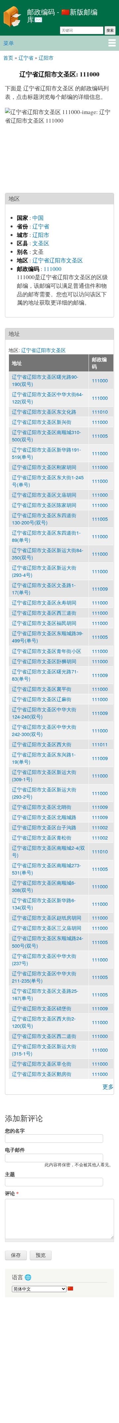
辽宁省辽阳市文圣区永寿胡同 (44, 602)
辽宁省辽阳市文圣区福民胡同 (44, 622)
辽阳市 (40, 235)
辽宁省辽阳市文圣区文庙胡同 (44, 494)
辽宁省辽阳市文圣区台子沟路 (44, 827)
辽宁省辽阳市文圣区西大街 (41, 744)
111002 (100, 827)
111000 (52, 269)
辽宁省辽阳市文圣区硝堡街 (41, 1008)
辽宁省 (40, 226)
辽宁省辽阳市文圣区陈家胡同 (44, 504)
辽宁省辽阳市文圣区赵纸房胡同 (46, 917)
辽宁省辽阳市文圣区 (57, 260)
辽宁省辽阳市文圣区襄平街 (41, 688)
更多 (108, 1086)
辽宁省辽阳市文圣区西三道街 (44, 612)
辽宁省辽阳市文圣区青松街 (41, 837)
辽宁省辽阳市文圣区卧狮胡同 (44, 661)
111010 (100, 411)
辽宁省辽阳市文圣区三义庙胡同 (46, 927)
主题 (10, 1174)
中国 (38, 218)
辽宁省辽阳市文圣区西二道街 (44, 1035)
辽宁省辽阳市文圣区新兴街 (41, 421)
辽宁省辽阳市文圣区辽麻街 (41, 699)
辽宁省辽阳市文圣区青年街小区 (46, 650)
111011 (100, 744)
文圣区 (40, 243)
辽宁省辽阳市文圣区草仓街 (41, 1063)
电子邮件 (15, 1149)
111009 (100, 588)
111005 (100, 435)
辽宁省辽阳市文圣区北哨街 (41, 806)
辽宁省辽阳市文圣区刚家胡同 (44, 466)
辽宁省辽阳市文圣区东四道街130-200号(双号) (44, 519)
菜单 (8, 43)
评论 (12, 1193)
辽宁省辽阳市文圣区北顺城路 (44, 817)
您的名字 (15, 1130)
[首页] (12, 17)
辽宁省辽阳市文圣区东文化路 (44, 411)
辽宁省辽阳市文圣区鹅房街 (41, 1073)
